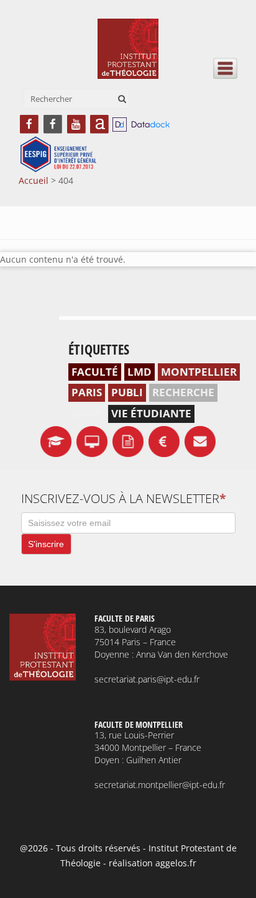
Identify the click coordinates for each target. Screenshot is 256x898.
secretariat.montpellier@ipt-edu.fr (159, 785)
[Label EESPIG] (58, 155)
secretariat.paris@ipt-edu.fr (146, 679)
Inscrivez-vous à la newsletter (123, 498)
